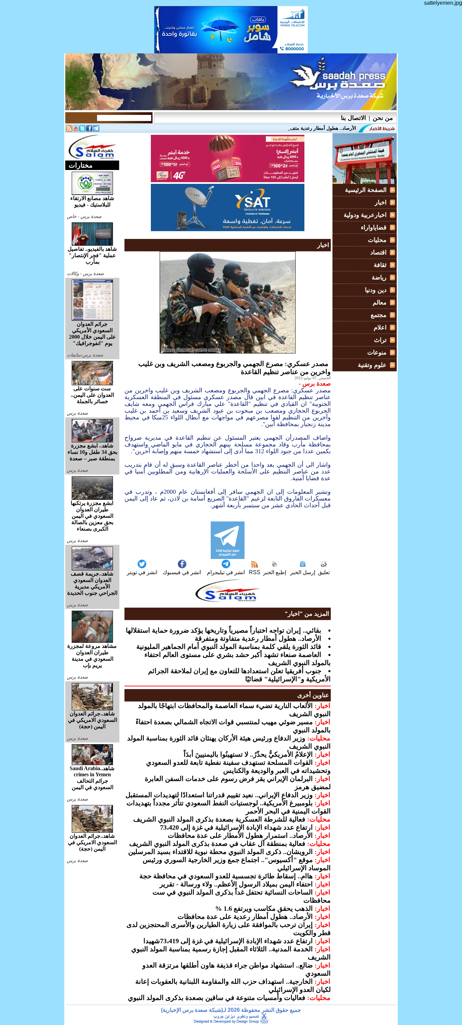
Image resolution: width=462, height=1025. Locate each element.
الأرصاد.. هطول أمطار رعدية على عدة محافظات (245, 916)
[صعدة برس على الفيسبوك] (89, 130)
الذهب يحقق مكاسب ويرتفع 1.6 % (264, 908)
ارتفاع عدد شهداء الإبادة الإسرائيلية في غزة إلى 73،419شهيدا (228, 941)
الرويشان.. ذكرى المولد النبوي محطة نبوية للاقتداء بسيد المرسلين (220, 851)
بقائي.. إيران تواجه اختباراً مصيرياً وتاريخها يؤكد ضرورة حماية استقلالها (223, 630)
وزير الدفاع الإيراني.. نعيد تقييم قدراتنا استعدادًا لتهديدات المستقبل (219, 795)
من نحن (383, 118)
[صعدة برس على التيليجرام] (96, 130)
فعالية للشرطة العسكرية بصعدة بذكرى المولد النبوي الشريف (219, 819)
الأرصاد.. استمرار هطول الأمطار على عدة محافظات (240, 835)
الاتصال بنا (353, 118)
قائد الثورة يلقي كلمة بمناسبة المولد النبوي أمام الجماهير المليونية (228, 646)
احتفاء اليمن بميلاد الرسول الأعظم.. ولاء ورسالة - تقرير (236, 884)
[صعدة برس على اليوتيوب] (75, 130)
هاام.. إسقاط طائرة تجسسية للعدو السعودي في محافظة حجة (226, 876)
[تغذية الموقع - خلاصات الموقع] (69, 130)
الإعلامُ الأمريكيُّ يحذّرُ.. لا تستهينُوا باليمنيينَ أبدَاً (248, 754)
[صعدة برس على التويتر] (82, 130)
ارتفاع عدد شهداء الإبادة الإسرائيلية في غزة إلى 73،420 (236, 827)
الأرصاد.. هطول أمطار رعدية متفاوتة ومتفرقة (258, 638)
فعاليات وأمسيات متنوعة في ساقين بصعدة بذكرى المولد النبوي (216, 997)
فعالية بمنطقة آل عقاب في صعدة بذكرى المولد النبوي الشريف (217, 843)
